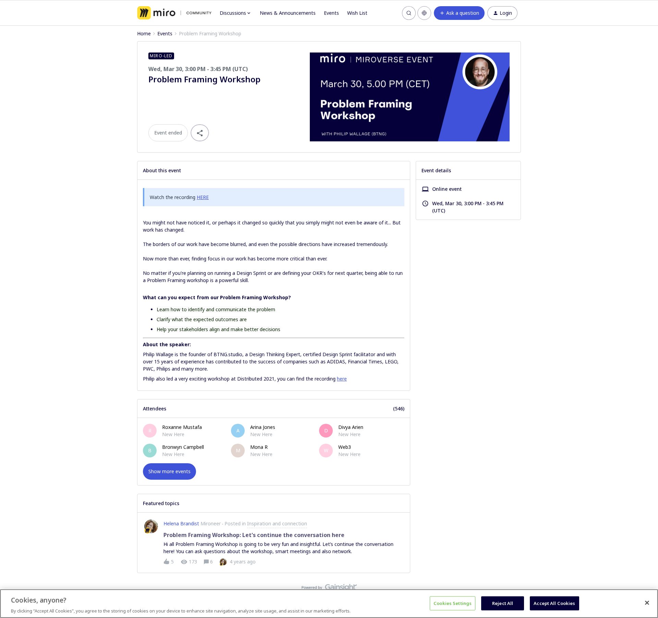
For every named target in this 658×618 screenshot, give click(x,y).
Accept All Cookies (554, 603)
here (342, 378)
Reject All (502, 603)
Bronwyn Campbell (183, 447)
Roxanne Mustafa (182, 427)
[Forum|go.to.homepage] (174, 13)
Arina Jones (262, 427)
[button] (459, 13)
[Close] (647, 602)
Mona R (259, 447)
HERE (203, 197)
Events (331, 13)
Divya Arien (350, 427)
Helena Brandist (181, 523)
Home (144, 33)
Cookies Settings (453, 603)
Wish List (357, 13)
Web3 (344, 447)
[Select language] (424, 13)
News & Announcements (288, 13)
